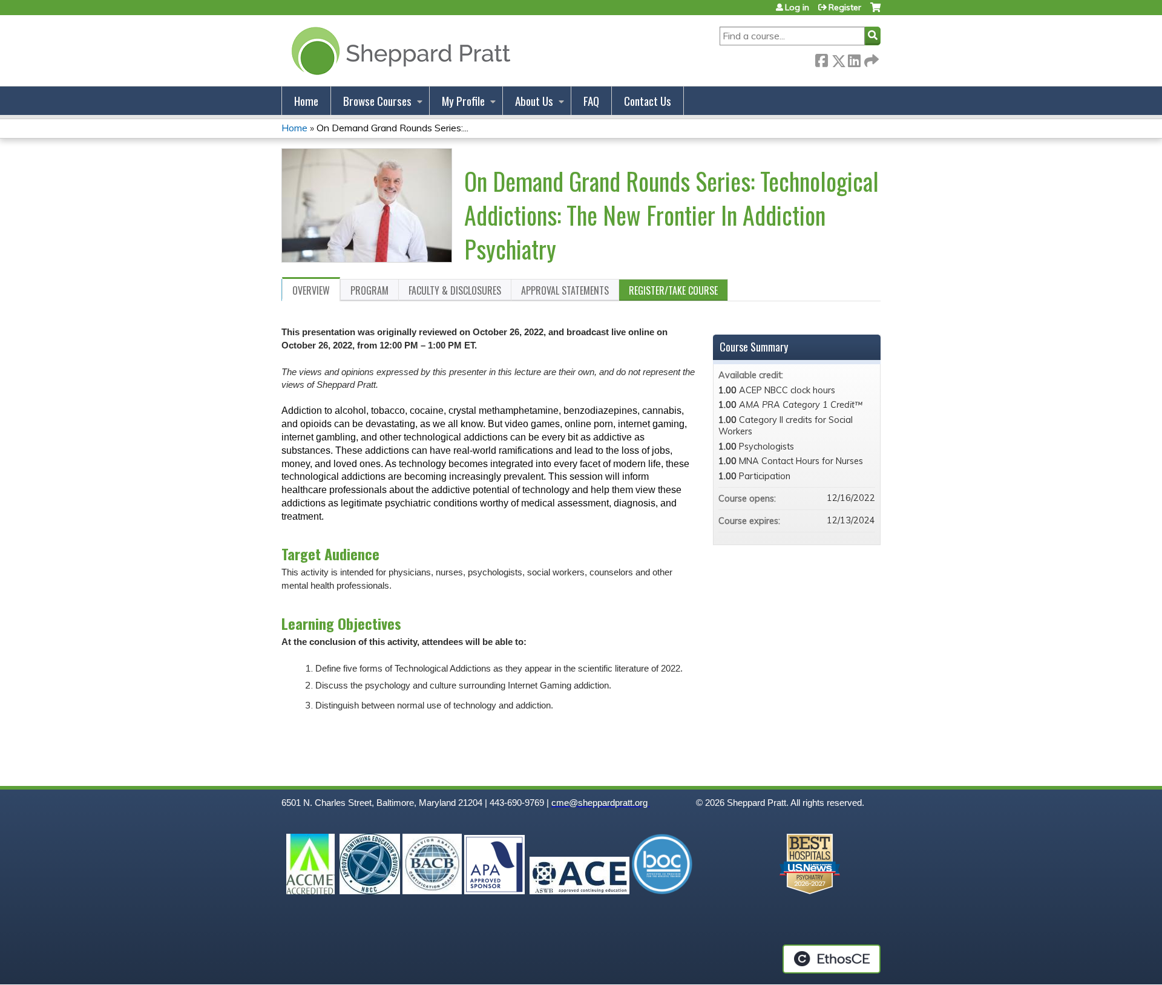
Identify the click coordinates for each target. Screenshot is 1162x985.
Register (845, 7)
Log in (797, 7)
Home (306, 101)
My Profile (463, 101)
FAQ (591, 101)
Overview (311, 290)
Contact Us (647, 101)
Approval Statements (565, 290)
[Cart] (875, 12)
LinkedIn (854, 58)
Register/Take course (673, 290)
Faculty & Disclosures (455, 290)
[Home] (398, 50)
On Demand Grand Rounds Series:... (392, 128)
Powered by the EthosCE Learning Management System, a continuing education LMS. (832, 959)
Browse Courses (377, 101)
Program (369, 290)
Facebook (821, 58)
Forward (870, 58)
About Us (534, 101)
